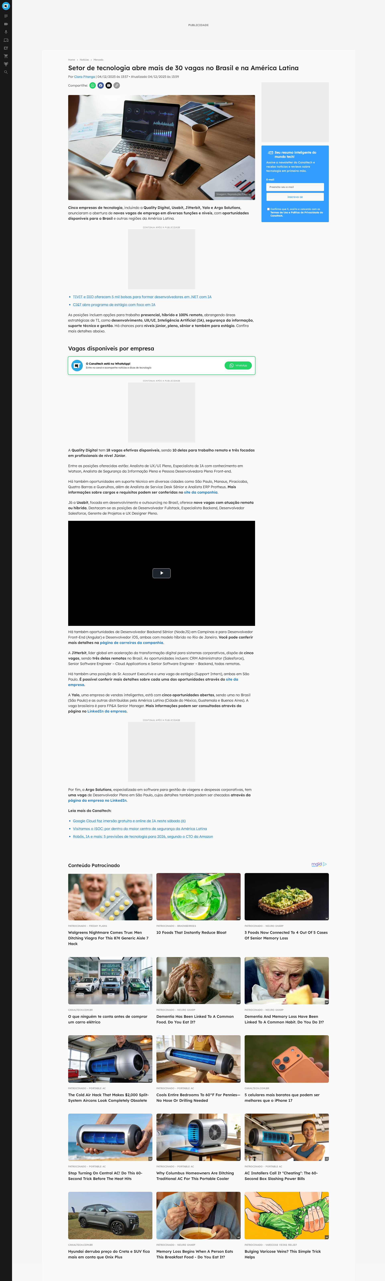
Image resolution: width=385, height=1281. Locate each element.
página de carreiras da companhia (131, 642)
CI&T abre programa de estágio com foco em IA (114, 304)
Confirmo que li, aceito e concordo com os (297, 212)
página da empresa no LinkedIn (97, 800)
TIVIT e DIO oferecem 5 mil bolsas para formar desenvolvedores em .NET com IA (142, 296)
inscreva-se (295, 196)
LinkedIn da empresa (107, 711)
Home (71, 59)
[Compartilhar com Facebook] (100, 85)
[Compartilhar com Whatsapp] (92, 85)
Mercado (98, 59)
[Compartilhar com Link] (116, 85)
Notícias (84, 59)
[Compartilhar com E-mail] (108, 85)
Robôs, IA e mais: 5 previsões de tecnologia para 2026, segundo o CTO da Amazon (143, 836)
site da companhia (201, 492)
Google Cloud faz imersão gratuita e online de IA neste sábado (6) (129, 821)
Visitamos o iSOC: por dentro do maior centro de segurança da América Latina (140, 828)
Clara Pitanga (84, 77)
